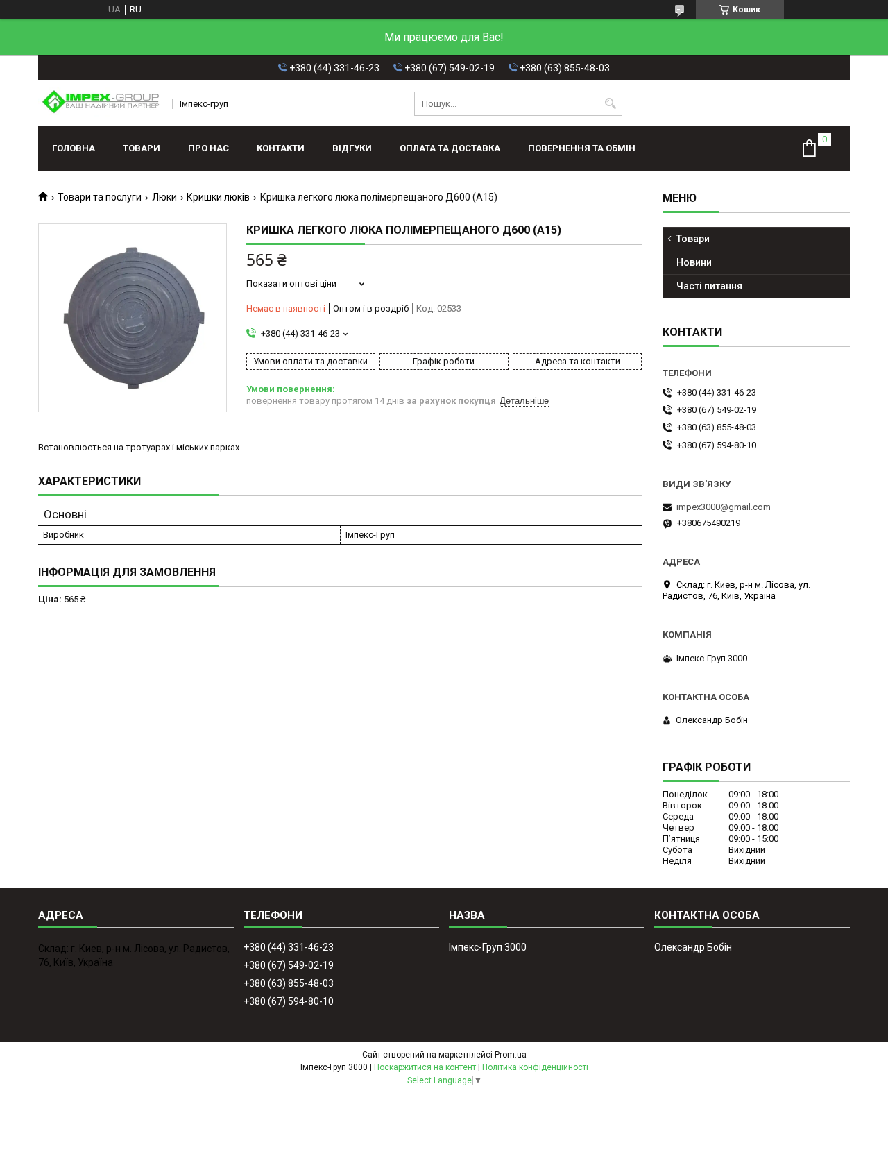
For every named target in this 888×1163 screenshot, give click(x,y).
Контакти (281, 148)
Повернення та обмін (581, 148)
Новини (694, 262)
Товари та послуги (100, 197)
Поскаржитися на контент (425, 1067)
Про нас (208, 148)
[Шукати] (610, 104)
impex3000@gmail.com (723, 507)
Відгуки (352, 148)
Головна (73, 148)
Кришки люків (218, 197)
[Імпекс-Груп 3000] (100, 103)
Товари (141, 148)
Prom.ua (511, 1055)
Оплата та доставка (450, 148)
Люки (164, 197)
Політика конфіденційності (535, 1067)
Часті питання (709, 285)
